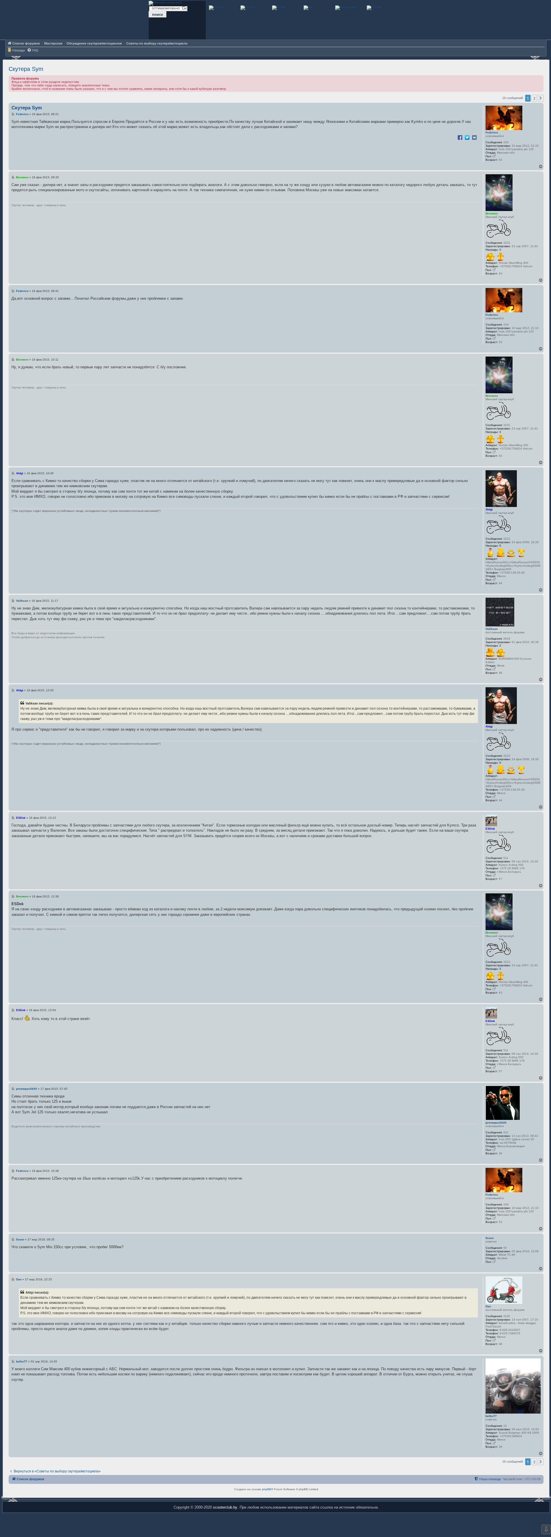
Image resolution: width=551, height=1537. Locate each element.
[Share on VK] (474, 137)
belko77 (491, 1416)
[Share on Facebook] (460, 137)
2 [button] (534, 98)
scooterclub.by (225, 1507)
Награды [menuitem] (18, 50)
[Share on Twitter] (467, 137)
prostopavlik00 (496, 1122)
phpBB (266, 1489)
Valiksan (492, 628)
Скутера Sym (26, 69)
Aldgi (489, 509)
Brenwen (492, 213)
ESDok (490, 828)
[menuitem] (32, 50)
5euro (490, 1238)
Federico (492, 132)
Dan (488, 1306)
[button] (541, 98)
